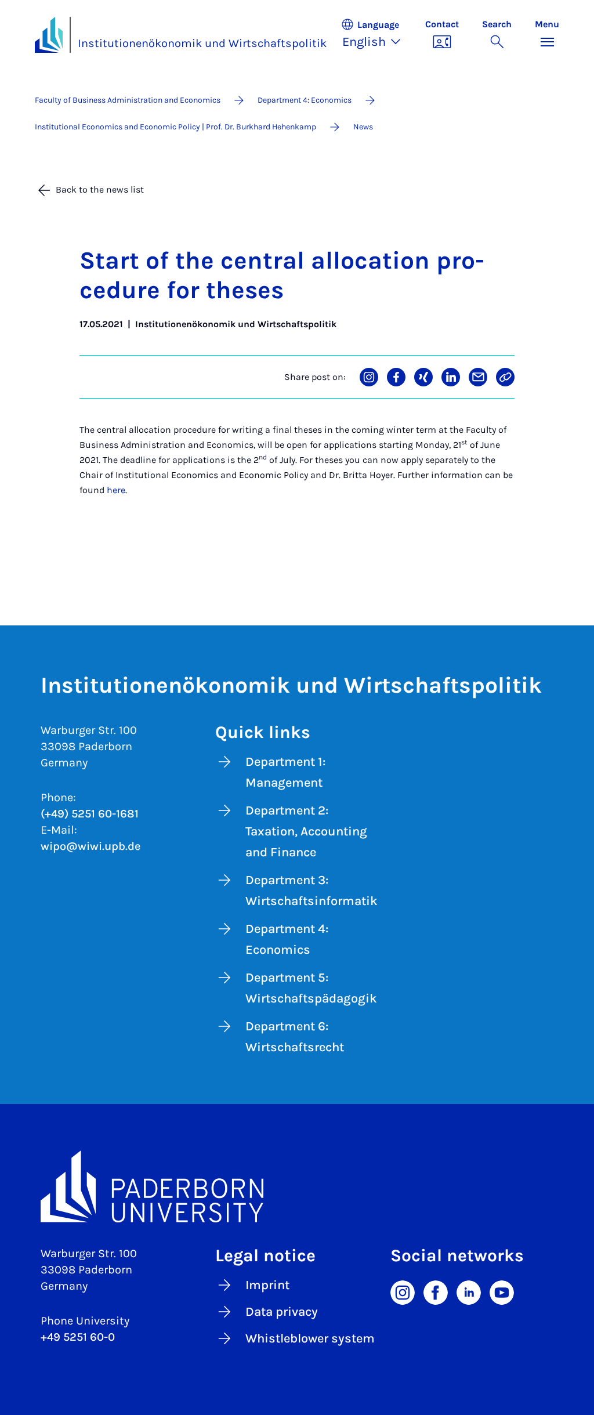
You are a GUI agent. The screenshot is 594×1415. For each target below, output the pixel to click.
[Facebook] (435, 1291)
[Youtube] (502, 1291)
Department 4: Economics (286, 939)
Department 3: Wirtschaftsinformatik (311, 891)
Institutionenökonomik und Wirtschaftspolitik (202, 43)
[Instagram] (402, 1291)
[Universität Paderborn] (297, 1186)
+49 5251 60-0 (78, 1337)
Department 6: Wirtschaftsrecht (294, 1037)
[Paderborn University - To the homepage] (49, 35)
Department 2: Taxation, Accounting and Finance (306, 831)
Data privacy (281, 1311)
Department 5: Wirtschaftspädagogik (311, 988)
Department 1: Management (285, 772)
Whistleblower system (310, 1338)
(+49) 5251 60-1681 (90, 813)
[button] (377, 34)
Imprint (267, 1285)
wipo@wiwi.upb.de (90, 846)
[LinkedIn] (469, 1291)
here (116, 489)
